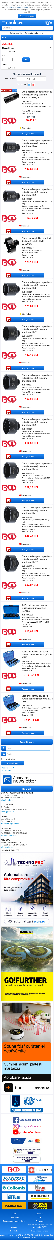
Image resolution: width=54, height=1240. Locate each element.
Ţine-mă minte (9, 759)
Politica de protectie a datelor (17, 7)
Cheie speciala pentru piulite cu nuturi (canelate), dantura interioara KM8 (37, 378)
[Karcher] (40, 1197)
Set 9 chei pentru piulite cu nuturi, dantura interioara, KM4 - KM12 (37, 698)
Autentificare (12, 763)
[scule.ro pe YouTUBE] (27, 1132)
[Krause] (14, 1197)
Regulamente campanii (39, 1231)
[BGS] (14, 1170)
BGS (11, 68)
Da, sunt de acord (27, 16)
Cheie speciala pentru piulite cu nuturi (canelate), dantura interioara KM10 (37, 466)
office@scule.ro (7, 800)
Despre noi (40, 1213)
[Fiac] (40, 1179)
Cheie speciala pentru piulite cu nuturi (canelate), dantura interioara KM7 (37, 329)
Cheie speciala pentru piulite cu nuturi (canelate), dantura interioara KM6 (37, 285)
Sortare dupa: (11, 78)
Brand (4, 64)
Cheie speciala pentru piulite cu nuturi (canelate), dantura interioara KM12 (37, 559)
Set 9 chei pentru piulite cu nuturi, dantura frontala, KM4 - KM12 (37, 654)
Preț (3, 55)
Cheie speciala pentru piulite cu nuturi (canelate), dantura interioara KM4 (37, 143)
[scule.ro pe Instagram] (27, 1126)
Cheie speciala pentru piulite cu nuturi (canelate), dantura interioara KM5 (37, 192)
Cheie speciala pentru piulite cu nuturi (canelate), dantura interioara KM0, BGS (37, 94)
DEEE (14, 1213)
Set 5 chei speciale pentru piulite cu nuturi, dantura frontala (34, 608)
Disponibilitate (8, 48)
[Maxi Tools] (40, 1188)
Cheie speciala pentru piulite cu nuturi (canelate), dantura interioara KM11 (37, 510)
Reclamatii (40, 1221)
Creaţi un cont (7, 767)
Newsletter (14, 1231)
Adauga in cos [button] (28, 133)
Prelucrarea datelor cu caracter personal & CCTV (40, 1225)
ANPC (39, 1217)
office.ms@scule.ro (8, 835)
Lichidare (13, 51)
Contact (14, 1227)
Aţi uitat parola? (7, 770)
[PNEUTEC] (14, 1179)
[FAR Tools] (40, 1206)
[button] (26, 59)
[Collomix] (14, 1188)
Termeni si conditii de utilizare (14, 1221)
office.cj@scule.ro (7, 811)
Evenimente (14, 1217)
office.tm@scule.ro (8, 847)
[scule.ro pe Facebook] (27, 1120)
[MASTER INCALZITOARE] (14, 1206)
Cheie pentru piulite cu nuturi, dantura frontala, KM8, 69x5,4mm (36, 241)
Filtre (4, 37)
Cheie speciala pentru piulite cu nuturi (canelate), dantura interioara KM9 (37, 422)
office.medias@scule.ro (10, 823)
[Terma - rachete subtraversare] (40, 1170)
